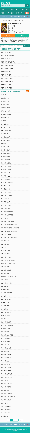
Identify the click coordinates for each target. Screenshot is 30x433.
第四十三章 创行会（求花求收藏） (9, 231)
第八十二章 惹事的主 (6, 357)
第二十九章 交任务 (5, 185)
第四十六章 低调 (5, 241)
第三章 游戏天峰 (5, 101)
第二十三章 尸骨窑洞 (6, 166)
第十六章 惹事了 (5, 143)
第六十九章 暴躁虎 (5, 315)
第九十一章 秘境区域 (6, 387)
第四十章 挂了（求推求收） (7, 221)
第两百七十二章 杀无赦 (6, 88)
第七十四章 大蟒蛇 (5, 331)
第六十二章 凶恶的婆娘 (6, 293)
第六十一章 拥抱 (5, 289)
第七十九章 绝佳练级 (6, 348)
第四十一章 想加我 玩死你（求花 (9, 224)
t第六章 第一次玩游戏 (6, 111)
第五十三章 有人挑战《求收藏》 (9, 263)
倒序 (27, 91)
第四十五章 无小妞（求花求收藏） (9, 237)
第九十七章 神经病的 (6, 406)
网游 (27, 10)
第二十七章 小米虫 (5, 179)
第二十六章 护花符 (5, 176)
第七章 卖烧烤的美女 (6, 114)
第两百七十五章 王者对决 (7, 78)
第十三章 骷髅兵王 (5, 134)
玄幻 (7, 10)
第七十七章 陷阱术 (5, 341)
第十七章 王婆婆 (5, 146)
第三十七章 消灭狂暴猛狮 (7, 211)
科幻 (2, 13)
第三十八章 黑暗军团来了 (7, 215)
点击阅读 (22, 35)
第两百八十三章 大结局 (19, 32)
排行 (17, 13)
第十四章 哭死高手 (5, 137)
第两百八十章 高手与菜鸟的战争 (9, 62)
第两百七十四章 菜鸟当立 (7, 81)
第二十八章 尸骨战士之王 (7, 182)
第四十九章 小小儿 (5, 250)
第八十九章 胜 (4, 380)
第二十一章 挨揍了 (5, 159)
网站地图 (15, 430)
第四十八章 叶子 (5, 247)
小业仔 (13, 26)
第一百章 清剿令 (5, 416)
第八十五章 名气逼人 (6, 367)
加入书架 (8, 35)
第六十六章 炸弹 (5, 306)
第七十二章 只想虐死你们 (7, 325)
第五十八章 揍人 (5, 280)
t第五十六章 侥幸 (5, 273)
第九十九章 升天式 (5, 413)
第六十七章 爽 (4, 309)
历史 (22, 10)
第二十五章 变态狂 (5, 172)
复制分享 (26, 45)
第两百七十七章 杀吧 (6, 71)
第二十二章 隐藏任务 (6, 163)
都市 (17, 10)
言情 (7, 13)
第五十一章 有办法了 (6, 257)
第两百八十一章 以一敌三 (7, 58)
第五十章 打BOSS (5, 254)
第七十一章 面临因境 (6, 322)
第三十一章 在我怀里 (6, 192)
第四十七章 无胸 (5, 244)
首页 (2, 10)
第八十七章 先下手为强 (6, 374)
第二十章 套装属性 (5, 156)
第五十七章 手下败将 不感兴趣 (8, 276)
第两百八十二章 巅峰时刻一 (7, 55)
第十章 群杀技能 (5, 124)
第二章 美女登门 (5, 98)
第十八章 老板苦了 (5, 150)
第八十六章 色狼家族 (6, 370)
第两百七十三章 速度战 (6, 84)
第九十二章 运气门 (5, 390)
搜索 (27, 5)
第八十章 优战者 (5, 351)
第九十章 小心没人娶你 (6, 383)
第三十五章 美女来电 (6, 205)
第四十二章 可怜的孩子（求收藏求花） (10, 228)
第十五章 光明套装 (5, 140)
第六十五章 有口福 (5, 302)
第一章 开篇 (3, 95)
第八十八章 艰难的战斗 (6, 377)
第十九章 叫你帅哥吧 (6, 153)
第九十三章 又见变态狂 (6, 393)
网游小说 (10, 20)
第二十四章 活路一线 (6, 169)
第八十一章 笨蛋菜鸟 (6, 354)
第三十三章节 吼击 (5, 198)
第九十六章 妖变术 (5, 403)
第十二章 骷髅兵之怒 (6, 130)
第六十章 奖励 (4, 286)
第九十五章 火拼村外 (6, 400)
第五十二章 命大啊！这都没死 (8, 260)
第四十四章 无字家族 (6, 234)
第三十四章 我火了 (5, 202)
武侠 (12, 10)
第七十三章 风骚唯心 (6, 328)
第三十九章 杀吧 (5, 218)
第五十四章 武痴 (5, 267)
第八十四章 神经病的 (6, 364)
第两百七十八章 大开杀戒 (7, 68)
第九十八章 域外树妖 (6, 409)
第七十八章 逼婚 (5, 344)
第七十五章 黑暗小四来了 (7, 335)
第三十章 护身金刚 (5, 189)
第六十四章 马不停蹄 (6, 299)
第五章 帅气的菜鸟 (5, 108)
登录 (27, 13)
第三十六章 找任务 (5, 208)
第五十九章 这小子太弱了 (7, 283)
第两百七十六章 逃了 (6, 75)
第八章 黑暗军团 (5, 117)
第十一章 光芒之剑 (5, 127)
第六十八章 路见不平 (6, 312)
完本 (22, 13)
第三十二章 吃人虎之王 (6, 195)
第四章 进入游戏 (5, 104)
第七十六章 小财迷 (5, 338)
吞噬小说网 (5, 2)
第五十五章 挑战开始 (6, 270)
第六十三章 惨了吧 (5, 296)
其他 (12, 13)
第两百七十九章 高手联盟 (7, 65)
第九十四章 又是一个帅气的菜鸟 (9, 396)
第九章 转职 (3, 121)
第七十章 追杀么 (5, 318)
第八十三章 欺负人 (5, 361)
